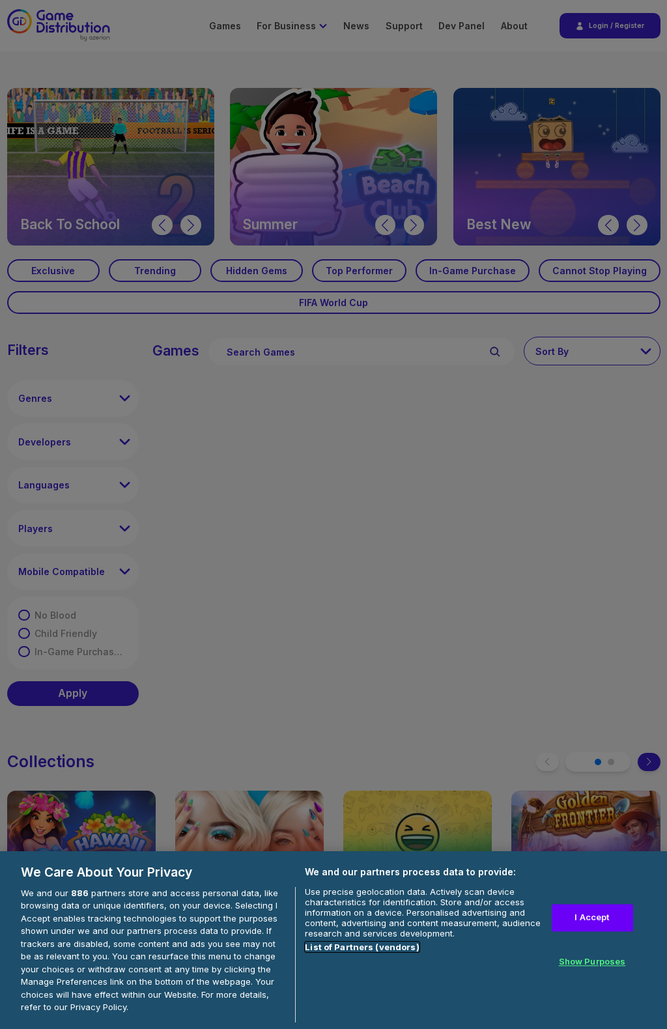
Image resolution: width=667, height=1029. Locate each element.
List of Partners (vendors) (362, 947)
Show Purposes (592, 961)
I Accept (592, 917)
